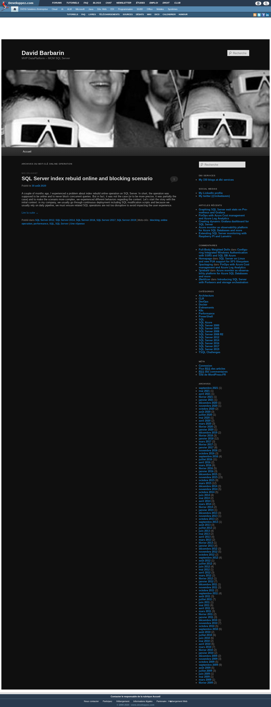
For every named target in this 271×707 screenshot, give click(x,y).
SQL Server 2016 (85, 220)
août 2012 (204, 560)
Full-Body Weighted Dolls (214, 249)
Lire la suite (30, 212)
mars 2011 (205, 611)
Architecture (206, 295)
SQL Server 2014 (65, 220)
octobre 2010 (206, 626)
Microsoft (80, 9)
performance (41, 223)
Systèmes (173, 9)
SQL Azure (205, 322)
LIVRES (92, 14)
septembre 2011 (208, 593)
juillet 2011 (205, 599)
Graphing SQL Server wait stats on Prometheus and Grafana (223, 211)
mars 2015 (205, 483)
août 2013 (204, 524)
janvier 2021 (206, 399)
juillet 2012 (205, 563)
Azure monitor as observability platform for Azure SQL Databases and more (223, 229)
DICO (157, 14)
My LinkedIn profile (211, 193)
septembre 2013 (208, 521)
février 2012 (206, 578)
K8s (201, 310)
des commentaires (213, 371)
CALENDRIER (169, 14)
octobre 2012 (206, 554)
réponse (77, 223)
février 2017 (206, 444)
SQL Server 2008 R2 (211, 334)
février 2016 (206, 468)
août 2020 (204, 411)
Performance (206, 313)
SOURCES (128, 14)
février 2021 (206, 396)
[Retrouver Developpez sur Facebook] (263, 14)
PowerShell (206, 316)
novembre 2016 (208, 450)
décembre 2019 (208, 432)
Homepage (205, 258)
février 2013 (206, 542)
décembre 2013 (208, 512)
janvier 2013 (206, 545)
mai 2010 (204, 641)
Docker (203, 304)
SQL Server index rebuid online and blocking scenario (87, 178)
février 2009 (206, 682)
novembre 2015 (208, 477)
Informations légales (143, 701)
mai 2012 (204, 569)
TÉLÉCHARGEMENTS (109, 14)
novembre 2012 (208, 551)
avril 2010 (204, 643)
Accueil (27, 151)
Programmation (125, 9)
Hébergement (122, 701)
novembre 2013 (208, 515)
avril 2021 (204, 393)
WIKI (149, 14)
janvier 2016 (206, 471)
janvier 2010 (206, 652)
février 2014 (206, 507)
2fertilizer (204, 279)
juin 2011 (204, 602)
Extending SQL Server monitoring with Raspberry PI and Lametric (223, 235)
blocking (155, 220)
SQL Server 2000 (209, 325)
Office (150, 9)
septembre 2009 (208, 664)
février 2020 (206, 426)
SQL (51, 223)
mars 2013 (205, 539)
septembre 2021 (208, 387)
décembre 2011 (208, 584)
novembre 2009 (208, 658)
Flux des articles (212, 368)
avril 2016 (204, 462)
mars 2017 (205, 441)
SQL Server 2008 (209, 331)
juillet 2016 (205, 459)
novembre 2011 (208, 587)
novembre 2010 (208, 623)
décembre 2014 (208, 486)
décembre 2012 (208, 548)
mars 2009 (205, 679)
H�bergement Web (177, 701)
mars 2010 (205, 646)
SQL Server (61, 223)
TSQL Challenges (209, 352)
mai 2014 (204, 498)
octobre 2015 (206, 480)
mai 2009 (204, 676)
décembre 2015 (208, 474)
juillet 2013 (205, 527)
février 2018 (206, 435)
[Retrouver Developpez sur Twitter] (259, 14)
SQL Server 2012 (44, 220)
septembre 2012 (208, 557)
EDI (112, 9)
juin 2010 (204, 638)
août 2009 (204, 667)
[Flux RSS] (255, 14)
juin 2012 (204, 566)
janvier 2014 (206, 510)
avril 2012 (204, 572)
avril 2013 (204, 536)
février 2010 (206, 649)
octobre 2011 (206, 590)
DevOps (203, 301)
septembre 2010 (208, 629)
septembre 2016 (208, 456)
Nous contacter (91, 701)
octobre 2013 (206, 518)
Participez (107, 701)
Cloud (54, 9)
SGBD (140, 9)
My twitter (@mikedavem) (214, 196)
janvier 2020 (206, 429)
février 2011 (206, 614)
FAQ (83, 14)
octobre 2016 (206, 453)
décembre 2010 (208, 620)
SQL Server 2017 (106, 220)
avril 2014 (204, 501)
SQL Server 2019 (126, 220)
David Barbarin (43, 53)
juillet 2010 (205, 635)
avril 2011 (204, 608)
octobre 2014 (206, 492)
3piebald (204, 270)
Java (90, 9)
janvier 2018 (206, 438)
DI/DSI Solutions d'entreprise (34, 9)
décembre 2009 (208, 655)
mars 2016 (205, 465)
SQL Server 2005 (209, 328)
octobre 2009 (206, 661)
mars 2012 (205, 575)
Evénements (206, 307)
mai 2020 (204, 417)
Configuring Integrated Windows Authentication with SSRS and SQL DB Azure (223, 252)
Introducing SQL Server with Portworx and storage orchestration (223, 281)
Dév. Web (102, 9)
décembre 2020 (208, 402)
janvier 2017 (206, 447)
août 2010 (204, 632)
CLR (201, 298)
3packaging (206, 264)
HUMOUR (183, 14)
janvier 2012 (206, 581)
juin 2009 (204, 673)
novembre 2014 (208, 489)
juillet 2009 (205, 670)
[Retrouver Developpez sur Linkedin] (267, 14)
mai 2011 (204, 605)
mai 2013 (204, 533)
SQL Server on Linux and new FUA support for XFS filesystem (224, 260)
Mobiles (160, 9)
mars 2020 (205, 423)
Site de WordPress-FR (212, 374)
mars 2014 (205, 504)
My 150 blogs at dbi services (216, 179)
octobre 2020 (206, 408)
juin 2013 (204, 530)
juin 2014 (204, 495)
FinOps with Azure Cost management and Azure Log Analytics (222, 217)
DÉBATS (140, 14)
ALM (69, 9)
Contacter (116, 696)
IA (62, 9)
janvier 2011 (206, 617)
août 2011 (204, 596)
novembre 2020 (208, 405)
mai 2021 (204, 390)
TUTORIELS (72, 14)
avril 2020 (204, 420)
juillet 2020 (205, 414)
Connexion (205, 365)
